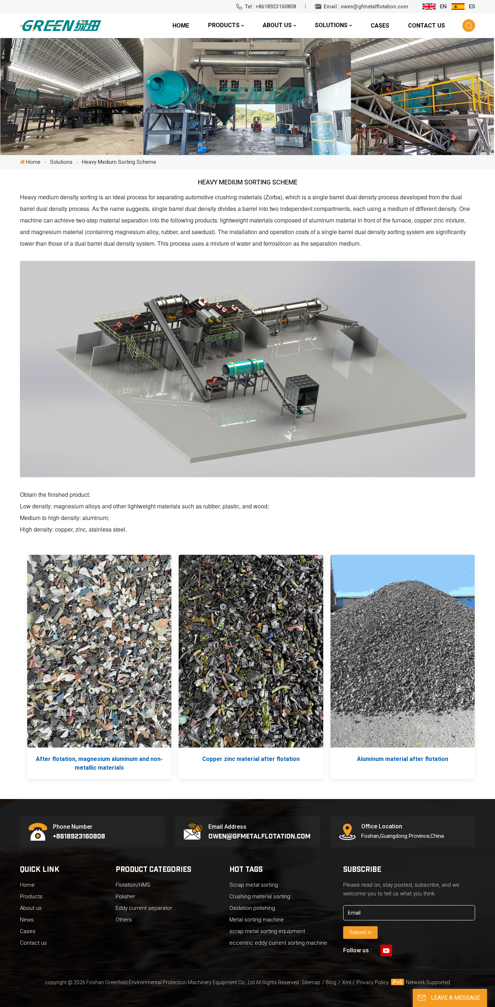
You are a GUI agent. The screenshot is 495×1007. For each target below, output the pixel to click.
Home (180, 25)
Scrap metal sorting (253, 885)
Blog (331, 982)
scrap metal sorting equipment (267, 931)
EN (443, 6)
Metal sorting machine (256, 919)
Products (224, 25)
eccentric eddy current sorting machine (278, 943)
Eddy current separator (144, 908)
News (27, 919)
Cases (380, 25)
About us (277, 25)
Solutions (331, 25)
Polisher (125, 896)
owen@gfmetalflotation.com (259, 836)
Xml (346, 982)
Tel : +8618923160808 (270, 6)
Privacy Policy (373, 982)
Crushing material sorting (259, 896)
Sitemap (310, 982)
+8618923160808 (79, 836)
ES (472, 6)
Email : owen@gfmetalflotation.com (366, 6)
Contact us (426, 25)
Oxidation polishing (252, 908)
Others (124, 919)
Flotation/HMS (133, 885)
